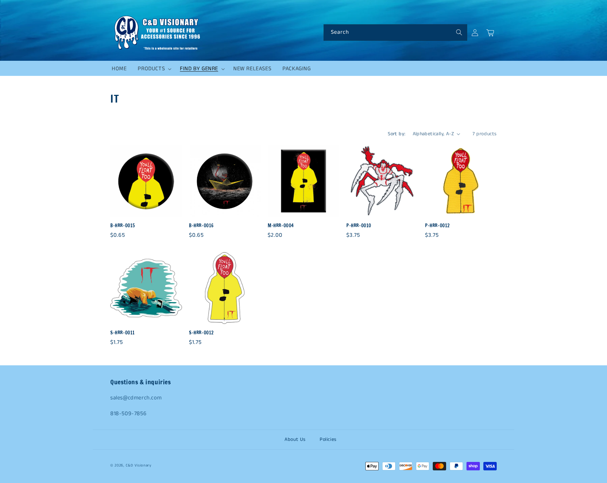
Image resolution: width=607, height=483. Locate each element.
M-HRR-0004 (281, 226)
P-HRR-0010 (358, 226)
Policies (328, 439)
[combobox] (395, 32)
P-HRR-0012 (437, 226)
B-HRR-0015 (122, 226)
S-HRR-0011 (122, 333)
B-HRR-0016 (201, 226)
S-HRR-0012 (201, 333)
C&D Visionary (138, 465)
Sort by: (396, 133)
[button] (153, 69)
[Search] (459, 32)
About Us (295, 439)
